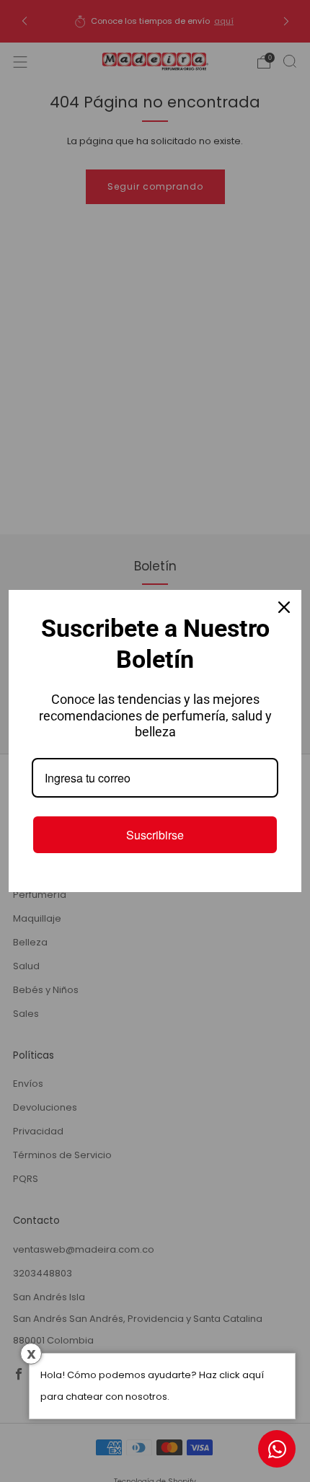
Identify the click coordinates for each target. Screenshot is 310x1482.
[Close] (284, 607)
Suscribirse (155, 834)
